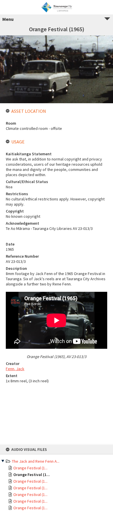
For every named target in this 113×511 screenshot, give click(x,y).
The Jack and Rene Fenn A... (35, 461)
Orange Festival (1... (30, 468)
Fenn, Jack (15, 368)
